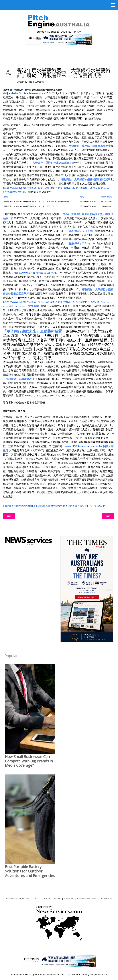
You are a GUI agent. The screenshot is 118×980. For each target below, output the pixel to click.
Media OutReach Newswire (26, 93)
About (47, 898)
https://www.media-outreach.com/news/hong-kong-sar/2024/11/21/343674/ (58, 505)
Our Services (106, 898)
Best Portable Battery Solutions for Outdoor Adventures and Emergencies (30, 871)
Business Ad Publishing (17, 898)
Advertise (68, 898)
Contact (36, 898)
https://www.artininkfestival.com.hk (35, 272)
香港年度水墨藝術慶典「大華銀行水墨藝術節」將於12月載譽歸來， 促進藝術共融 (63, 72)
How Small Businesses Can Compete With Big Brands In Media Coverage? (29, 761)
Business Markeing (86, 898)
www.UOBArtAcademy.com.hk (83, 446)
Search (57, 898)
